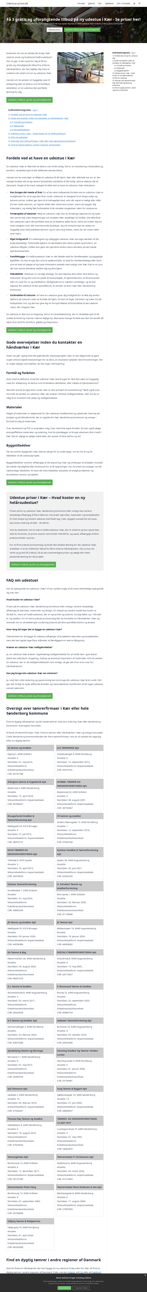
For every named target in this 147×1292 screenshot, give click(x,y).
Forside (81, 3)
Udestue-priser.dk (17, 3)
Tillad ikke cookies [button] (81, 1288)
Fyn (100, 3)
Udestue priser (54, 30)
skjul (35, 110)
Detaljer (96, 1283)
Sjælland (109, 3)
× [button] (145, 1275)
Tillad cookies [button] (64, 1288)
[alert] (73, 1282)
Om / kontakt (123, 3)
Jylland (91, 3)
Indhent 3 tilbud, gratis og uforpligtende (82, 30)
